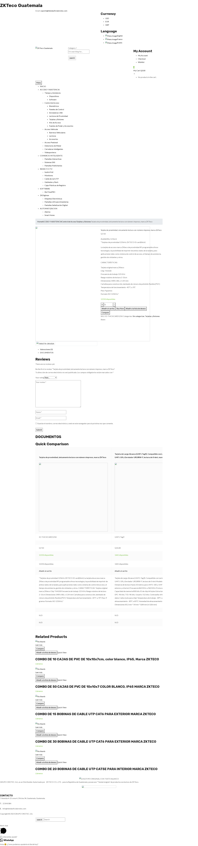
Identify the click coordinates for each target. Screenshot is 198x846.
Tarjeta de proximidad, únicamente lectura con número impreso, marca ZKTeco (72, 457)
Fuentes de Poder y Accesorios (61, 126)
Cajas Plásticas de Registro (55, 185)
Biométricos (54, 106)
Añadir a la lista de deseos (136, 308)
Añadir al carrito (108, 308)
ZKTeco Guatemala (21, 5)
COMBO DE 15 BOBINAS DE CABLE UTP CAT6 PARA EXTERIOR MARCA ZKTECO (95, 714)
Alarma (47, 212)
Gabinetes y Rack (51, 182)
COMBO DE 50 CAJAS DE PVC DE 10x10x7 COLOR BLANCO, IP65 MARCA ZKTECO (97, 687)
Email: (37, 11)
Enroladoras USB (56, 113)
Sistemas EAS (50, 162)
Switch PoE (49, 172)
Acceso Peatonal (51, 142)
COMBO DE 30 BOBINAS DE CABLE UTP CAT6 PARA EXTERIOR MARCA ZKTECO (95, 741)
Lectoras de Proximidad (58, 116)
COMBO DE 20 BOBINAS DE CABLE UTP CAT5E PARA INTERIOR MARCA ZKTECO (96, 769)
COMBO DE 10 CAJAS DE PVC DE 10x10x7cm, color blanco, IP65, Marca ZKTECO (97, 659)
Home (39, 221)
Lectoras (52, 136)
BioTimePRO (50, 192)
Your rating (39, 377)
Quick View (61, 652)
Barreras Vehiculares (57, 132)
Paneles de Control (56, 109)
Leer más (38, 645)
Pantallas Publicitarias (53, 165)
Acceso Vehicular (51, 129)
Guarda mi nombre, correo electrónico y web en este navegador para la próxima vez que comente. (75, 423)
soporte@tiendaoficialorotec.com (54, 11)
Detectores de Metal (53, 146)
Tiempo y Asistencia (52, 93)
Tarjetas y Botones (56, 119)
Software (52, 99)
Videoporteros (50, 152)
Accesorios (53, 139)
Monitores (49, 175)
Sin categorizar (138, 316)
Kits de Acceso (55, 122)
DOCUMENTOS (46, 352)
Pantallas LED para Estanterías (57, 202)
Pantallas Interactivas (53, 159)
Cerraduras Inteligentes (54, 149)
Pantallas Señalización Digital (56, 205)
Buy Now (120, 308)
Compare (105, 312)
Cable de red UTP (52, 179)
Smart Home (50, 215)
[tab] (101, 349)
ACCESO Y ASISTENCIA (52, 221)
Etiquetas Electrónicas (53, 199)
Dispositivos (54, 96)
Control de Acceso (52, 103)
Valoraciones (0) (46, 349)
